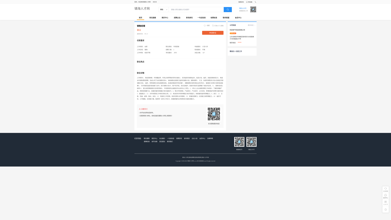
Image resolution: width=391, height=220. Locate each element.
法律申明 (210, 138)
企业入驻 (194, 138)
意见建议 (162, 141)
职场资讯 (189, 18)
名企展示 (162, 138)
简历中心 (165, 18)
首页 (140, 18)
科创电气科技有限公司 (237, 30)
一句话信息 (202, 18)
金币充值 (154, 141)
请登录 (155, 2)
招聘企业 (177, 18)
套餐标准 (147, 141)
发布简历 (187, 138)
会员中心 (238, 18)
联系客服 (226, 18)
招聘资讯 (179, 138)
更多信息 (251, 25)
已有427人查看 (219, 25)
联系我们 (170, 141)
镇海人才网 (142, 8)
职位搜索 (152, 18)
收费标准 (214, 18)
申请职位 (212, 33)
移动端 (250, 2)
